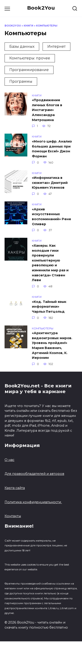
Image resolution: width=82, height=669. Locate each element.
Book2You (41, 8)
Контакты (13, 516)
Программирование (29, 70)
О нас (9, 460)
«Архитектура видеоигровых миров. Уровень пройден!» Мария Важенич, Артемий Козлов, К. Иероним (52, 345)
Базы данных (21, 46)
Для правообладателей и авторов (34, 474)
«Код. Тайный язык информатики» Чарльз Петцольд (49, 307)
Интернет (56, 46)
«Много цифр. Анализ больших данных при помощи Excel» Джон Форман (52, 148)
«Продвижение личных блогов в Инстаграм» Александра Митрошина (47, 110)
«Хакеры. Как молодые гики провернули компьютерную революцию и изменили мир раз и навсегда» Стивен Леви (50, 262)
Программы (20, 81)
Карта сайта (15, 488)
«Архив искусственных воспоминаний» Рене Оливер (51, 216)
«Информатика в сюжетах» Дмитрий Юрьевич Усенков (50, 183)
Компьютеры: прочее (29, 58)
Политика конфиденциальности (33, 502)
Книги (28, 25)
